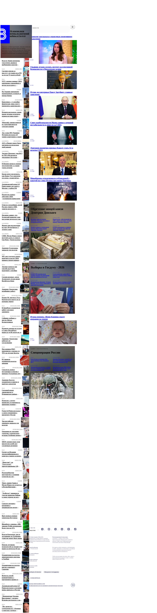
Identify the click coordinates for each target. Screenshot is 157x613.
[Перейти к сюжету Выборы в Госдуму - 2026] (52, 301)
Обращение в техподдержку (51, 572)
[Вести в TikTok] (75, 529)
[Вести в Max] (49, 529)
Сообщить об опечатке (35, 572)
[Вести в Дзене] (42, 529)
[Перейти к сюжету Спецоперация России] (52, 386)
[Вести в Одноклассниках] (68, 529)
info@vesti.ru (31, 554)
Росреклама (31, 567)
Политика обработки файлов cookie (37, 583)
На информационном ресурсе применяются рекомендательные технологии (46, 585)
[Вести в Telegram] (55, 529)
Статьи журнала (35, 578)
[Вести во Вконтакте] (62, 529)
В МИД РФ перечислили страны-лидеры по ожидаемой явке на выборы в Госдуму (15, 33)
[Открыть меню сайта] (72, 27)
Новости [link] (36, 28)
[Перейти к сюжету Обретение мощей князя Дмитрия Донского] (52, 246)
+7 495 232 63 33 (33, 561)
